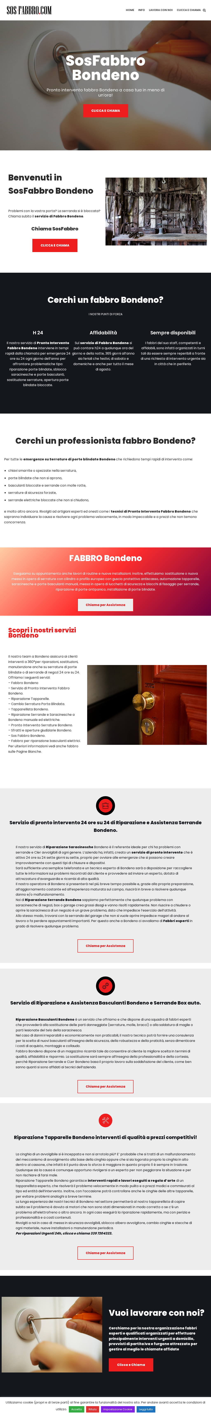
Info (141, 10)
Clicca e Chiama (189, 10)
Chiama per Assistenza (105, 605)
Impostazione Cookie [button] (117, 1409)
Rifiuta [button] (93, 1409)
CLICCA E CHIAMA (105, 110)
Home (130, 10)
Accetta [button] (76, 1409)
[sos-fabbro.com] (30, 10)
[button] (204, 10)
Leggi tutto (146, 1409)
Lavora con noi (161, 10)
